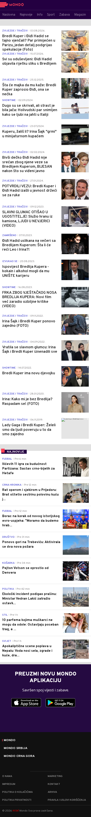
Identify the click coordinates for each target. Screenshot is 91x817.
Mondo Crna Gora (19, 756)
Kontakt (54, 784)
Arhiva (52, 792)
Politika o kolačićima (17, 792)
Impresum (8, 784)
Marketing (55, 776)
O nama (7, 776)
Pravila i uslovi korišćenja (67, 800)
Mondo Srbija (15, 748)
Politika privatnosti (16, 800)
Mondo (9, 740)
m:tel (16, 810)
